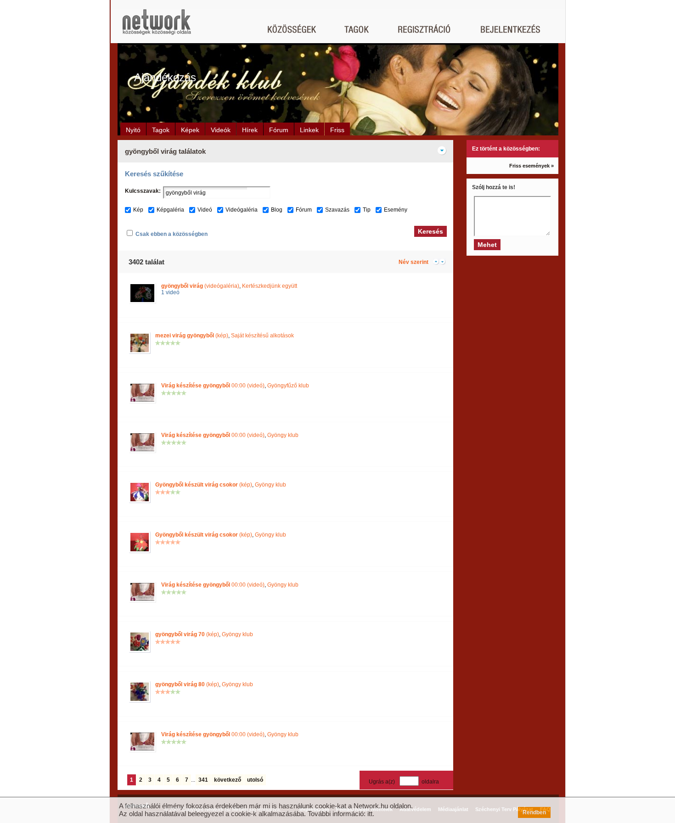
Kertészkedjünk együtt (269, 286)
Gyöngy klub (282, 435)
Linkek (309, 130)
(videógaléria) (200, 286)
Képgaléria (170, 210)
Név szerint (413, 262)
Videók (221, 130)
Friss (337, 130)
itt (369, 813)
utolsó (255, 780)
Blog (276, 210)
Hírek (250, 130)
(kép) (191, 335)
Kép (138, 210)
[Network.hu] (157, 26)
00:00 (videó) (212, 385)
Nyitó (133, 130)
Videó (204, 210)
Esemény (395, 210)
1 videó (170, 292)
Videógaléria (241, 210)
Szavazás (337, 210)
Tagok (160, 130)
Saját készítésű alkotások (262, 335)
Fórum (278, 130)
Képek (190, 130)
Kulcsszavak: (143, 191)
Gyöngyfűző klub (288, 385)
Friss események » (531, 165)
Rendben (534, 812)
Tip (367, 210)
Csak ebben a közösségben (171, 234)
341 (203, 780)
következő (227, 780)
